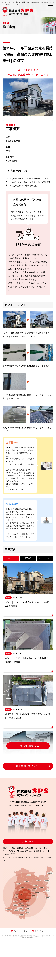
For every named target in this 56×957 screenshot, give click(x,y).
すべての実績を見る (28, 745)
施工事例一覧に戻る (27, 766)
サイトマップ (40, 931)
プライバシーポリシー (22, 931)
